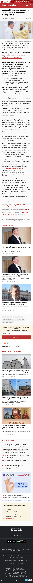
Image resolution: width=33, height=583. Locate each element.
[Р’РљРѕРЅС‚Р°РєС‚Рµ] (2, 343)
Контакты (27, 556)
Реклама (20, 556)
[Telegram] (7, 343)
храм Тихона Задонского (7, 322)
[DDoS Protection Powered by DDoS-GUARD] (28, 580)
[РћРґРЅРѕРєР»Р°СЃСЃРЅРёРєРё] (5, 343)
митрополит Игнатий (17, 317)
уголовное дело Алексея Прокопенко (13, 168)
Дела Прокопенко (8, 225)
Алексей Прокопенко (7, 317)
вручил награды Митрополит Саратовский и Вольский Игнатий (13, 56)
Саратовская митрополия (7, 319)
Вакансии (13, 556)
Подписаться (16, 337)
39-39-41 (18, 516)
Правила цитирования (16, 557)
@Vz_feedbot (17, 221)
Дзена (27, 209)
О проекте (6, 556)
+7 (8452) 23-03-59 (8, 516)
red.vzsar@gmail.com (8, 518)
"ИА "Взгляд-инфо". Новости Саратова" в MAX (14, 205)
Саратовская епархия (19, 319)
